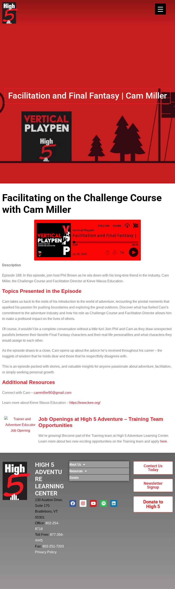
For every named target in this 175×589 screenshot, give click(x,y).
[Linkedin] (113, 503)
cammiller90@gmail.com (52, 392)
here (163, 441)
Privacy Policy (46, 552)
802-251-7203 (53, 546)
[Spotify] (103, 503)
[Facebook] (72, 503)
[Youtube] (93, 503)
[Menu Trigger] (160, 9)
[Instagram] (83, 503)
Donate (74, 477)
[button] (87, 96)
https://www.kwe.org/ (84, 402)
